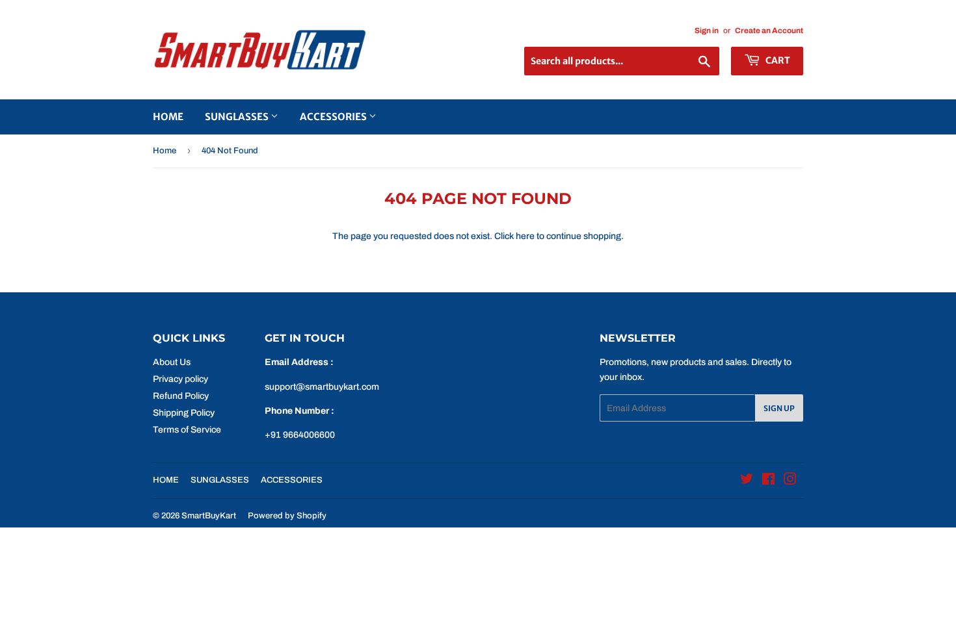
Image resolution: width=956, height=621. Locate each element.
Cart (776, 60)
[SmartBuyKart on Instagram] (790, 481)
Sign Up (779, 408)
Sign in (707, 30)
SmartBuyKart (208, 515)
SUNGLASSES (238, 116)
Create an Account (769, 30)
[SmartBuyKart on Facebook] (768, 481)
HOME (168, 116)
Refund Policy (181, 396)
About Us (172, 362)
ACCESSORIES (334, 116)
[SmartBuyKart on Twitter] (746, 481)
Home (164, 150)
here (525, 236)
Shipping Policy (184, 413)
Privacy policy (180, 379)
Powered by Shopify (287, 515)
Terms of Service (187, 430)
